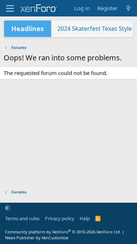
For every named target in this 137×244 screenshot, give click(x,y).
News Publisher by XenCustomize (36, 237)
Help (85, 218)
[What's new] (128, 8)
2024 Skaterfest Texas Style (94, 29)
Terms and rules (22, 218)
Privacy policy (60, 218)
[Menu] (10, 8)
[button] (7, 208)
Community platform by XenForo (63, 231)
